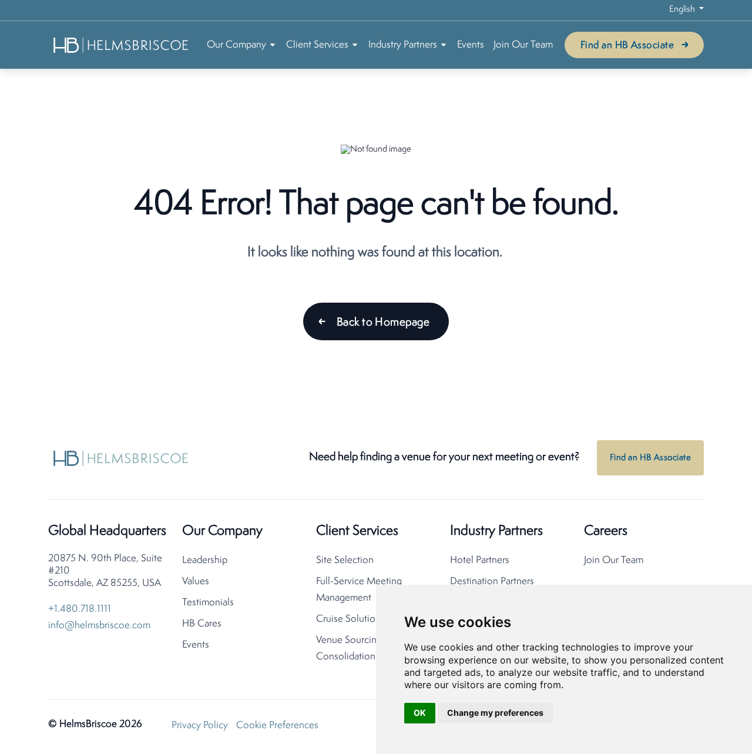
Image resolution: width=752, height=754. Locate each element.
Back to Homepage (383, 323)
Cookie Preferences (277, 725)
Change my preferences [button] (495, 713)
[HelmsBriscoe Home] (121, 45)
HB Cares (201, 624)
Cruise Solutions (350, 619)
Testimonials (208, 603)
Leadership (204, 560)
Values (195, 582)
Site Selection (345, 560)
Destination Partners (492, 582)
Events (470, 45)
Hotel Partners (479, 560)
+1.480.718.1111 (79, 609)
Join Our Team (523, 45)
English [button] (683, 9)
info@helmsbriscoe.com (99, 626)
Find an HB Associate (627, 46)
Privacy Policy (200, 725)
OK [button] (420, 713)
